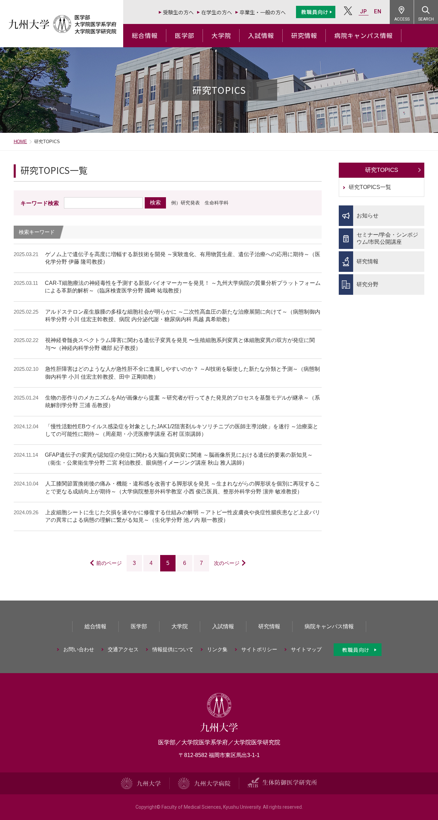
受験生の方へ (178, 12)
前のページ (109, 563)
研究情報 (304, 35)
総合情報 (145, 35)
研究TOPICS (381, 170)
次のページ (227, 563)
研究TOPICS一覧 (370, 187)
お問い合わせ (78, 649)
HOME (20, 141)
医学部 (184, 35)
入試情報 (261, 35)
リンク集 (217, 649)
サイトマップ (306, 649)
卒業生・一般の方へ (263, 12)
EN (378, 11)
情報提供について (172, 649)
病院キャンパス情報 (363, 35)
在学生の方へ (216, 12)
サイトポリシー (259, 649)
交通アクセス (123, 649)
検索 (155, 202)
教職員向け (314, 11)
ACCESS (402, 19)
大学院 (221, 35)
